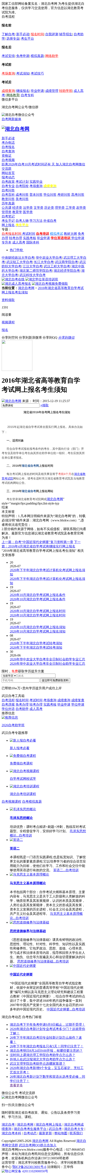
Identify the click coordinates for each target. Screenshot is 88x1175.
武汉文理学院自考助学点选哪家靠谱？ (37, 1063)
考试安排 (8, 56)
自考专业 (8, 186)
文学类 (38, 207)
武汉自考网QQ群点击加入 (37, 1145)
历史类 (49, 207)
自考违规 (8, 704)
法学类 (28, 207)
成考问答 (22, 194)
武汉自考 (55, 1129)
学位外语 (8, 709)
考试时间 (28, 233)
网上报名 (8, 225)
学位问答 (49, 194)
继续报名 (22, 91)
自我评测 (51, 34)
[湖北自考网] (15, 129)
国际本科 (32, 242)
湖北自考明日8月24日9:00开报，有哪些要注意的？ (46, 1050)
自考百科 (8, 194)
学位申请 (77, 238)
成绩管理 (51, 91)
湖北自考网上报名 (49, 1124)
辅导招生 (65, 34)
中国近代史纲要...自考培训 (66, 1009)
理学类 (60, 207)
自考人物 (22, 220)
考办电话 (8, 142)
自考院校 (22, 186)
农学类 (81, 207)
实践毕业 (36, 181)
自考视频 (8, 160)
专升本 (6, 242)
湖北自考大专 (74, 1129)
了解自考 (8, 34)
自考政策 (8, 181)
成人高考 (18, 242)
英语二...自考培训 (66, 870)
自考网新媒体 (11, 119)
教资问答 (8, 199)
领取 (44, 405)
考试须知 (22, 73)
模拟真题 (37, 56)
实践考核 (29, 238)
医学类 (28, 212)
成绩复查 (77, 700)
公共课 (6, 207)
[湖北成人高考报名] (16, 283)
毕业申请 (37, 91)
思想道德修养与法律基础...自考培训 (43, 961)
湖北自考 (8, 1124)
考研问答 (63, 194)
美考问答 (22, 199)
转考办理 (15, 238)
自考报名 (8, 147)
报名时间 (37, 34)
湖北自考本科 (11, 1133)
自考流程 (8, 700)
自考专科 (27, 95)
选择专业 (12, 38)
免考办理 (22, 704)
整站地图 (60, 1133)
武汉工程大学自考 (57, 266)
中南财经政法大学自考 (18, 257)
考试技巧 (37, 73)
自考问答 (8, 190)
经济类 (17, 207)
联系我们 (76, 1133)
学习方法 (36, 220)
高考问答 (77, 194)
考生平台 (27, 38)
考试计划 (22, 181)
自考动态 (30, 1133)
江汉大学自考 (32, 266)
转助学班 (65, 91)
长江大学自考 (44, 262)
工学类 (70, 207)
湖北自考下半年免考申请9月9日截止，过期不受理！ (47, 1024)
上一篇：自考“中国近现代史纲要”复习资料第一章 (37, 542)
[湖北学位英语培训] (41, 279)
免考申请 (22, 56)
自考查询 (8, 151)
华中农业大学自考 (49, 257)
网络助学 (51, 56)
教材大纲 (70, 233)
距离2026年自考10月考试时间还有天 (29, 164)
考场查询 (8, 73)
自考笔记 (8, 216)
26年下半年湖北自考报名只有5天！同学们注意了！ (46, 1046)
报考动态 (8, 177)
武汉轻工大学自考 (19, 262)
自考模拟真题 (32, 801)
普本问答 (36, 194)
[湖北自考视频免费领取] (50, 283)
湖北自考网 (26, 288)
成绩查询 (8, 91)
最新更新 (45, 1133)
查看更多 (16, 1085)
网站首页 (8, 173)
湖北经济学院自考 (67, 270)
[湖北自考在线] (13, 279)
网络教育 (12, 95)
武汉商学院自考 (66, 262)
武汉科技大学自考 (32, 275)
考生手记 (8, 220)
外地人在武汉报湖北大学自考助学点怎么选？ (42, 1059)
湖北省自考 (29, 491)
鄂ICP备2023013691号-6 (29, 1167)
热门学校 (16, 250)
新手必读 (22, 34)
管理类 (6, 212)
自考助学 (22, 709)
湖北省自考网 (30, 465)
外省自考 (49, 220)
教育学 (17, 212)
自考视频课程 (11, 801)
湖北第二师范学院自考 (35, 270)
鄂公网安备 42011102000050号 (26, 1171)
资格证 (6, 155)
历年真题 (8, 203)
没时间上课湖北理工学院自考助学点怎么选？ (42, 1055)
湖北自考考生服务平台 (30, 1129)
